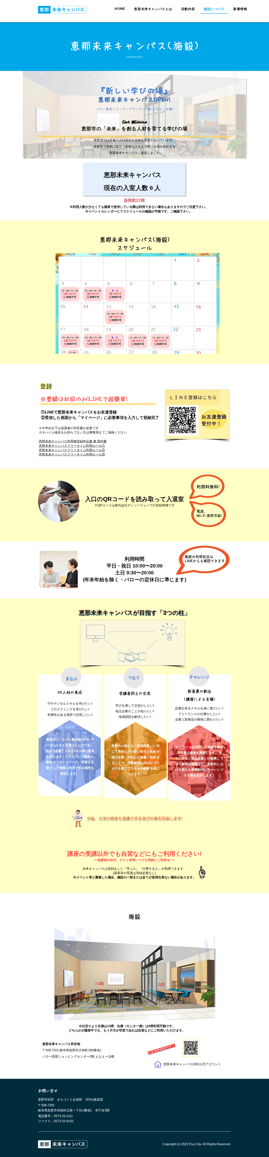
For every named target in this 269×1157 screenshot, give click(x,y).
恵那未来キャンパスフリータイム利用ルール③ (72, 454)
